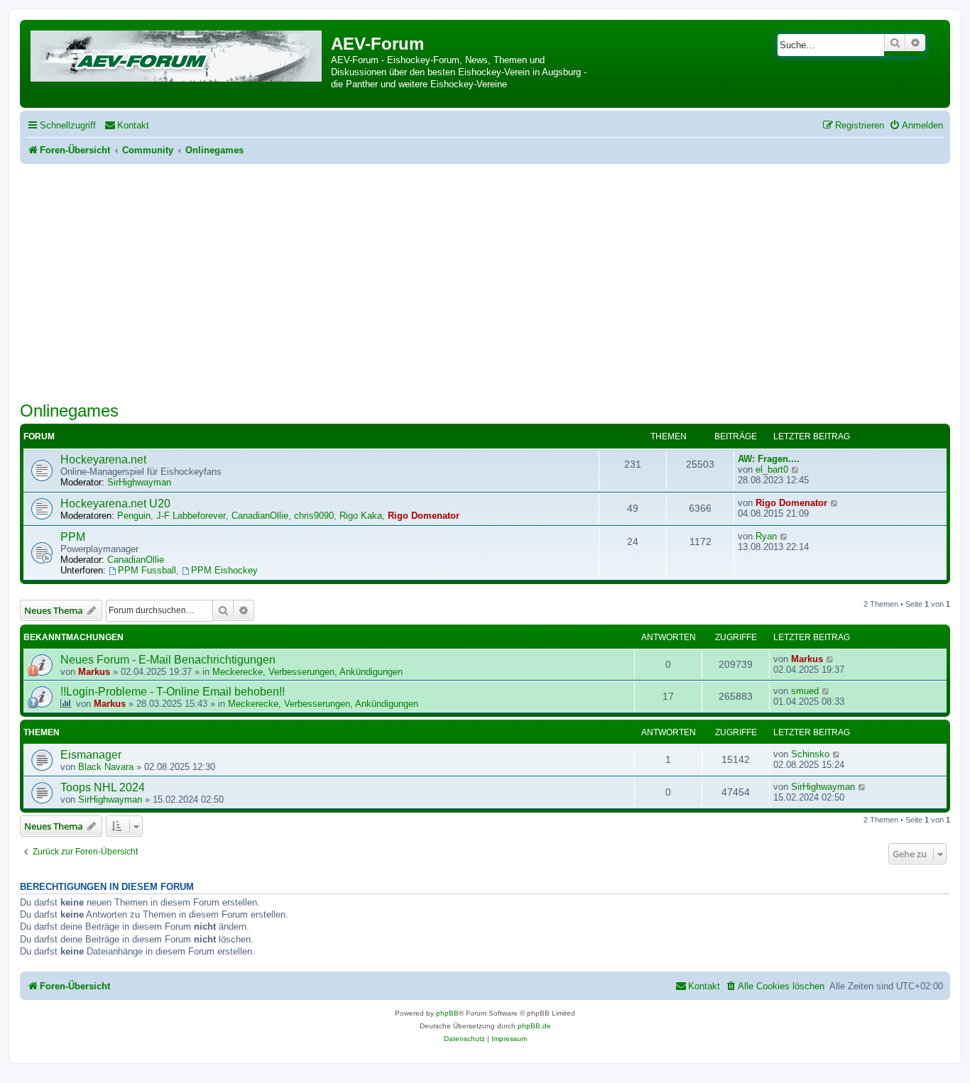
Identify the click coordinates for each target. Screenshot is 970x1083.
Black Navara (105, 767)
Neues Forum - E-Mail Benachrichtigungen (168, 660)
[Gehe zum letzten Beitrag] (830, 659)
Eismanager (90, 755)
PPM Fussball (147, 570)
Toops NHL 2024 (102, 787)
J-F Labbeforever (191, 515)
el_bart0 (772, 469)
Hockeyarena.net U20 (115, 503)
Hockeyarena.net (103, 459)
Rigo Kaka (360, 515)
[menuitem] (126, 125)
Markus (94, 671)
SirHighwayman (139, 482)
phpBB (447, 1013)
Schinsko (810, 754)
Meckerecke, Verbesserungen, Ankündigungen (307, 671)
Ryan (766, 536)
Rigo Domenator (423, 515)
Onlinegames (69, 410)
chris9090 (314, 515)
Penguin (134, 515)
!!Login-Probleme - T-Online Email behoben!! (172, 692)
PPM (72, 537)
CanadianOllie (259, 515)
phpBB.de (534, 1026)
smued (805, 691)
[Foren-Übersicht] (177, 53)
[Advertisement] (485, 270)
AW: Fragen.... (769, 458)
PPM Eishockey (224, 570)
